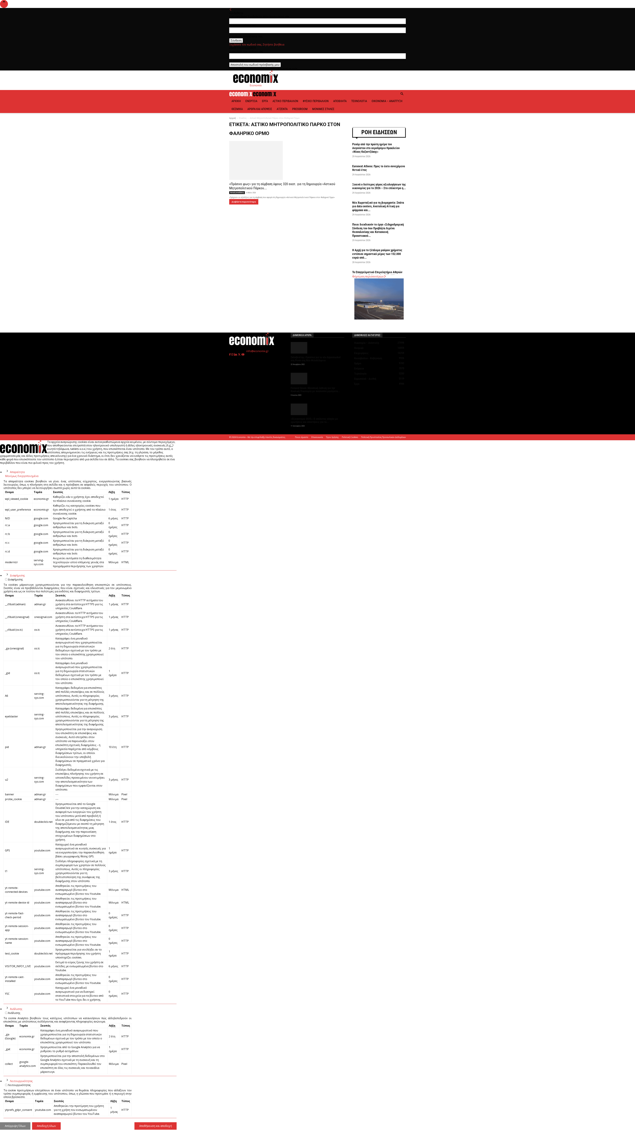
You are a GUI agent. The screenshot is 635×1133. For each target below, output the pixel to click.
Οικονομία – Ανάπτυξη (387, 101)
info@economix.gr (257, 351)
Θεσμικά (237, 109)
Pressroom (300, 109)
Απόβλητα (340, 101)
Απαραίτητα (17, 472)
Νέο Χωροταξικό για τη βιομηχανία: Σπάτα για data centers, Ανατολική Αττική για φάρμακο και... (378, 206)
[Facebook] (230, 354)
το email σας (237, 60)
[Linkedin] (236, 354)
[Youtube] (243, 354)
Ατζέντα (282, 109)
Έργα (265, 101)
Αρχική (236, 101)
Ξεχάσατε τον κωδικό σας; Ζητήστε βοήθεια (256, 44)
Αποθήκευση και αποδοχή (155, 1126)
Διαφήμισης (17, 575)
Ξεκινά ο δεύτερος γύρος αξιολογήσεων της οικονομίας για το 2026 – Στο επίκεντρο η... (379, 186)
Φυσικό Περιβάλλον (316, 101)
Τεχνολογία (359, 101)
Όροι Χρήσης (332, 437)
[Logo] (241, 95)
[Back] (230, 9)
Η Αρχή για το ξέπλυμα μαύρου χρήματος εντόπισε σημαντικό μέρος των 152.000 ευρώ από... (377, 253)
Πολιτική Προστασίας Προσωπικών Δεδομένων (383, 437)
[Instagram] (232, 354)
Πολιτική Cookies (350, 437)
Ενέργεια (251, 101)
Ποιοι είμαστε (301, 437)
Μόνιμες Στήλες (323, 109)
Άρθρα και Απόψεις (259, 109)
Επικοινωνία (317, 437)
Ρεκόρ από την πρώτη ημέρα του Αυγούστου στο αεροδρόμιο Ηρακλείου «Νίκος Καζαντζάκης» (376, 147)
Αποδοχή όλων (46, 1126)
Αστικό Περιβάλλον (285, 101)
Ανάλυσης (16, 1009)
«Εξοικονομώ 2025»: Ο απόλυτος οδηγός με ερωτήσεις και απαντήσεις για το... (314, 420)
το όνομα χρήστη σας (242, 25)
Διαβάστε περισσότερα (244, 202)
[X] (240, 354)
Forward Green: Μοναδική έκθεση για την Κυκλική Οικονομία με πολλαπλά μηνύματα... (315, 389)
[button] (402, 94)
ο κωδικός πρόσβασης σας (246, 36)
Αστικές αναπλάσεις (237, 192)
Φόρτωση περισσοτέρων (368, 276)
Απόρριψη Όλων (15, 1126)
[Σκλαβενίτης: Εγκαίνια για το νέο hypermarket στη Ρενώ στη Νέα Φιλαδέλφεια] (317, 348)
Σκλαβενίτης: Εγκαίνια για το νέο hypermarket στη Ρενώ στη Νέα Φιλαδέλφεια (316, 359)
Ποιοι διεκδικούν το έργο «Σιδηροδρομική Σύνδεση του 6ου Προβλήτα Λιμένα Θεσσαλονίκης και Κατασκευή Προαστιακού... (378, 230)
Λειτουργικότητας (21, 1081)
